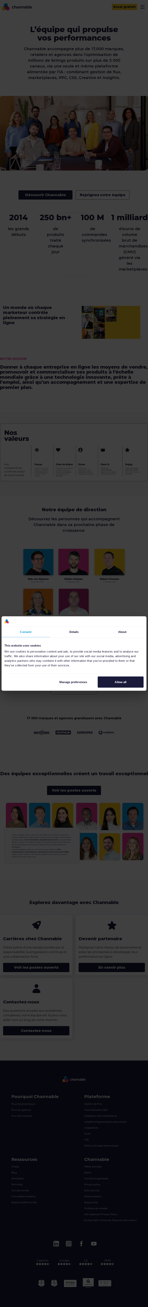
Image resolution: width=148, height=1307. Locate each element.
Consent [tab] (25, 631)
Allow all (120, 682)
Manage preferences (73, 682)
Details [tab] (74, 631)
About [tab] (122, 631)
